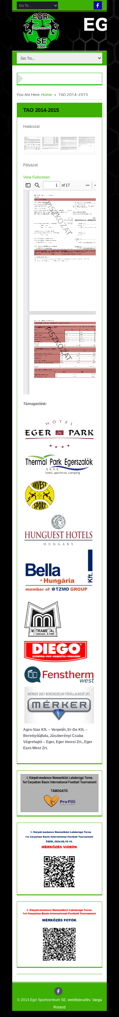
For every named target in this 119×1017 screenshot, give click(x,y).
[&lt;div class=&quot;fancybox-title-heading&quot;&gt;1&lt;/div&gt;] (32, 145)
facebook (98, 5)
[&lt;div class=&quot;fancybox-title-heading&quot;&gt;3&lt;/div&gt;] (68, 145)
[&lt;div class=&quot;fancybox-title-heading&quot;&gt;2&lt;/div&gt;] (50, 145)
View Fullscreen (36, 177)
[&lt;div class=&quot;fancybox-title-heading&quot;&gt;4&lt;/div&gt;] (86, 145)
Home (46, 94)
